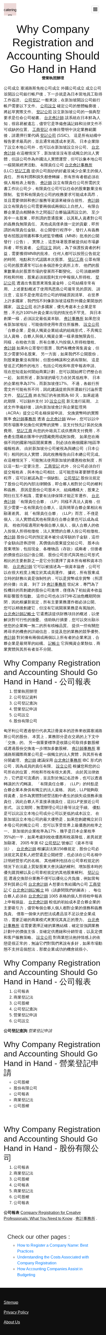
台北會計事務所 (78, 165)
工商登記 (40, 129)
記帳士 (54, 643)
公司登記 (32, 100)
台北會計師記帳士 (19, 614)
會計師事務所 (24, 419)
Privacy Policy (16, 1312)
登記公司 (44, 112)
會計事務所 (74, 318)
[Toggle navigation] (95, 9)
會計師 (46, 183)
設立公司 (24, 307)
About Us (12, 1322)
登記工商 (22, 171)
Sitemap (11, 1302)
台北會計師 (54, 118)
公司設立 (48, 106)
